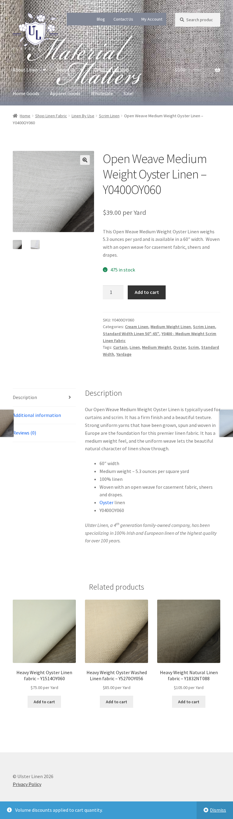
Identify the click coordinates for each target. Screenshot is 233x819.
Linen (135, 347)
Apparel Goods (65, 93)
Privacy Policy (27, 784)
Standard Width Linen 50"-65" (131, 333)
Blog (101, 19)
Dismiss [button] (218, 810)
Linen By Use (83, 115)
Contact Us (123, 19)
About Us (65, 70)
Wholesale (102, 93)
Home (25, 115)
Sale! (128, 93)
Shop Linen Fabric (51, 115)
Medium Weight (156, 347)
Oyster (179, 347)
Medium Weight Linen (170, 326)
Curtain (120, 347)
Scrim (193, 347)
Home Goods (26, 93)
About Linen (25, 70)
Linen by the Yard (111, 70)
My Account (151, 19)
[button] (85, 160)
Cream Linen (136, 326)
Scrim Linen (109, 115)
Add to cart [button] (44, 701)
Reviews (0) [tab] (24, 433)
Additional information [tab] (37, 415)
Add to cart (147, 292)
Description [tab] (25, 397)
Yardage (123, 354)
